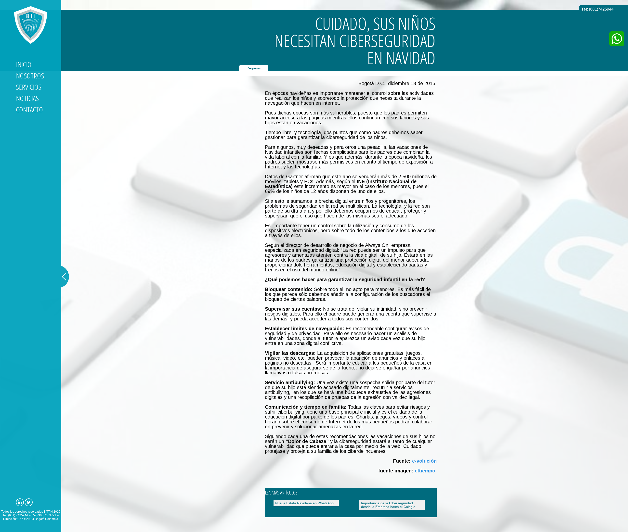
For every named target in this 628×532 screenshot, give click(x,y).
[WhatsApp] (616, 38)
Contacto (29, 109)
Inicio (23, 64)
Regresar (254, 68)
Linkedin (20, 502)
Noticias (27, 98)
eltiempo (425, 470)
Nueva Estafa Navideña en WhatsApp (304, 503)
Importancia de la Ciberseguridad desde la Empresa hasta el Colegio (388, 505)
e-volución (424, 461)
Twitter (29, 502)
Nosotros (30, 76)
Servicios (28, 87)
